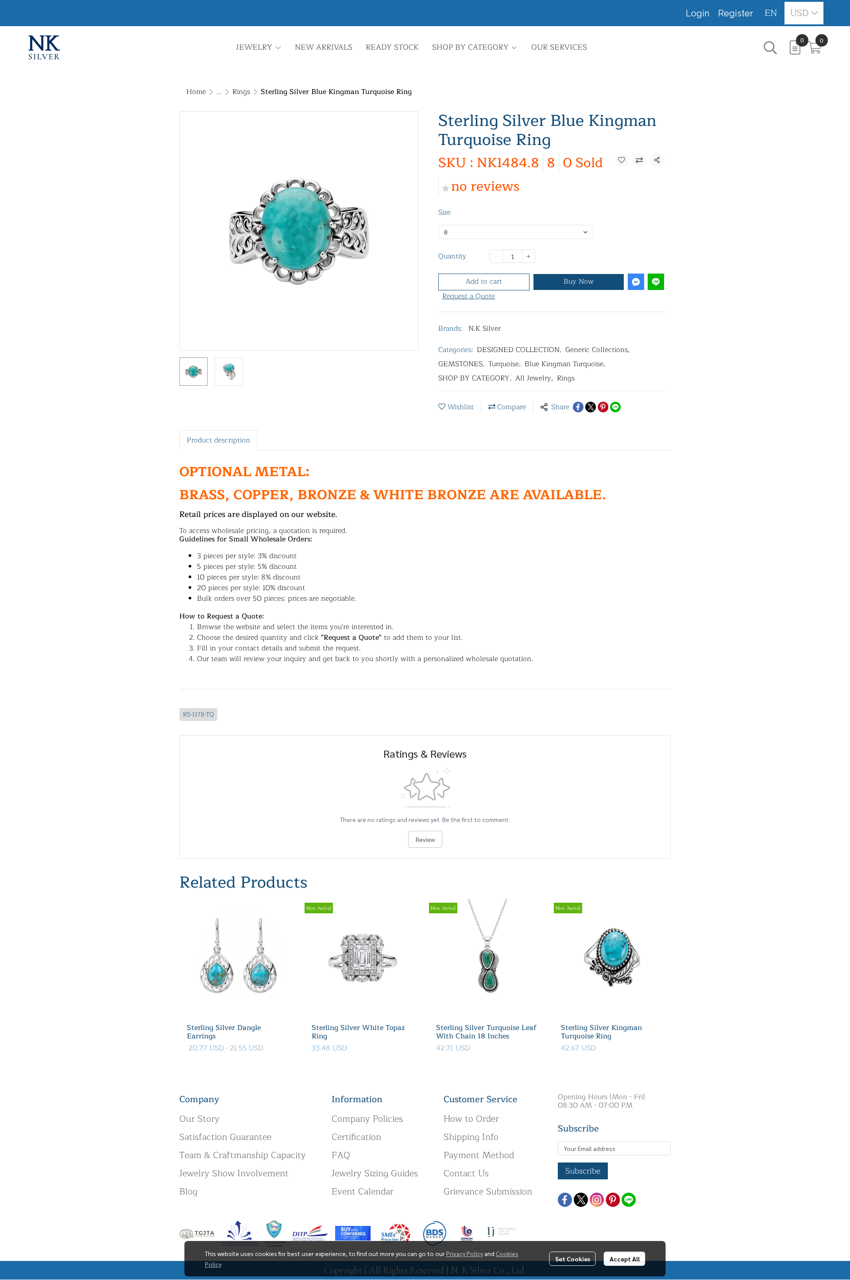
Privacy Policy (464, 1253)
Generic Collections (597, 349)
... (219, 92)
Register (735, 13)
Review (425, 839)
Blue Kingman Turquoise (565, 364)
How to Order (471, 1119)
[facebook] (565, 1200)
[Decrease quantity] (496, 256)
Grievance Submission (488, 1191)
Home (196, 92)
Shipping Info (471, 1137)
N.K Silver (484, 328)
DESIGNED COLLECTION (519, 349)
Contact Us (466, 1173)
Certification (356, 1137)
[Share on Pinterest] (603, 407)
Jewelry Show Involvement (234, 1173)
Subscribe (582, 1171)
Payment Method (479, 1155)
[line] (629, 1200)
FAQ (341, 1155)
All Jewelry (534, 378)
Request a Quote (468, 296)
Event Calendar (363, 1191)
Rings (241, 92)
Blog (188, 1191)
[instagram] (597, 1200)
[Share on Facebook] (578, 407)
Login (697, 13)
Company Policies (367, 1119)
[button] (771, 13)
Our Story (199, 1119)
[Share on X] (590, 407)
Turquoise (504, 364)
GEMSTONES (461, 364)
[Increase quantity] (528, 256)
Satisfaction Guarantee (225, 1137)
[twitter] (581, 1200)
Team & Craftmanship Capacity (242, 1155)
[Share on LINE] (615, 407)
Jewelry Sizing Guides (375, 1173)
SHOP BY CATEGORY (475, 378)
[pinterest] (613, 1200)
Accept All (625, 1259)
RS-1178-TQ (198, 714)
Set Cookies (572, 1259)
